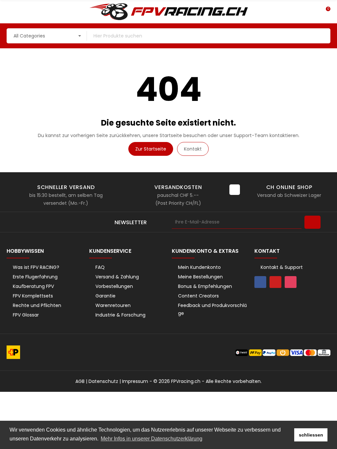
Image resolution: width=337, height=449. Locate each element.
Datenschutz (103, 381)
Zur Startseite (150, 149)
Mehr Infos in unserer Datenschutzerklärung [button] (151, 438)
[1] (312, 222)
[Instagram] (291, 282)
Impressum (135, 381)
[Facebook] (260, 282)
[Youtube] (275, 282)
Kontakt (193, 149)
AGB (80, 381)
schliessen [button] (311, 434)
